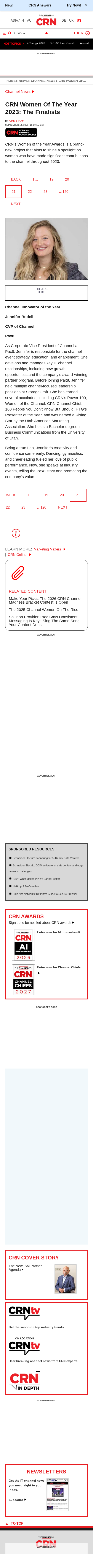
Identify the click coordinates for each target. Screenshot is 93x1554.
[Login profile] (87, 33)
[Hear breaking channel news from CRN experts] (24, 1380)
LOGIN (78, 33)
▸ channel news (41, 80)
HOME (11, 80)
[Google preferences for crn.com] (21, 132)
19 (51, 179)
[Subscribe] (57, 1510)
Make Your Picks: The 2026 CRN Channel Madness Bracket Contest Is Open (45, 600)
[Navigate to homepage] (46, 25)
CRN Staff (16, 120)
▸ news (22, 80)
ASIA (14, 20)
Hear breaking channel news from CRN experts (43, 1361)
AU (29, 20)
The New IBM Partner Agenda (25, 1268)
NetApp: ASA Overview (26, 886)
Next (16, 204)
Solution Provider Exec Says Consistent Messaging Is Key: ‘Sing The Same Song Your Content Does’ (44, 621)
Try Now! (73, 5)
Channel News (17, 91)
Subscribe (16, 1500)
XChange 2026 (36, 43)
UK (71, 20)
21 (14, 191)
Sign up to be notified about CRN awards (40, 922)
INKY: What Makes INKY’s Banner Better (36, 878)
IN (22, 20)
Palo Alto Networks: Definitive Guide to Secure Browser (45, 894)
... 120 (63, 191)
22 (30, 191)
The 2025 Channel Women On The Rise (43, 609)
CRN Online (17, 555)
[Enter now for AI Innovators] (25, 959)
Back (16, 179)
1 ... (35, 179)
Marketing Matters (48, 549)
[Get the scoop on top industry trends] (24, 1346)
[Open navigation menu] (7, 33)
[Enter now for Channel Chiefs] (25, 994)
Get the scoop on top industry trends (36, 1327)
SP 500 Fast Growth (62, 43)
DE (64, 20)
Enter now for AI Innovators (57, 932)
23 (45, 191)
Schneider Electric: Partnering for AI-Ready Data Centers (46, 858)
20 (67, 179)
